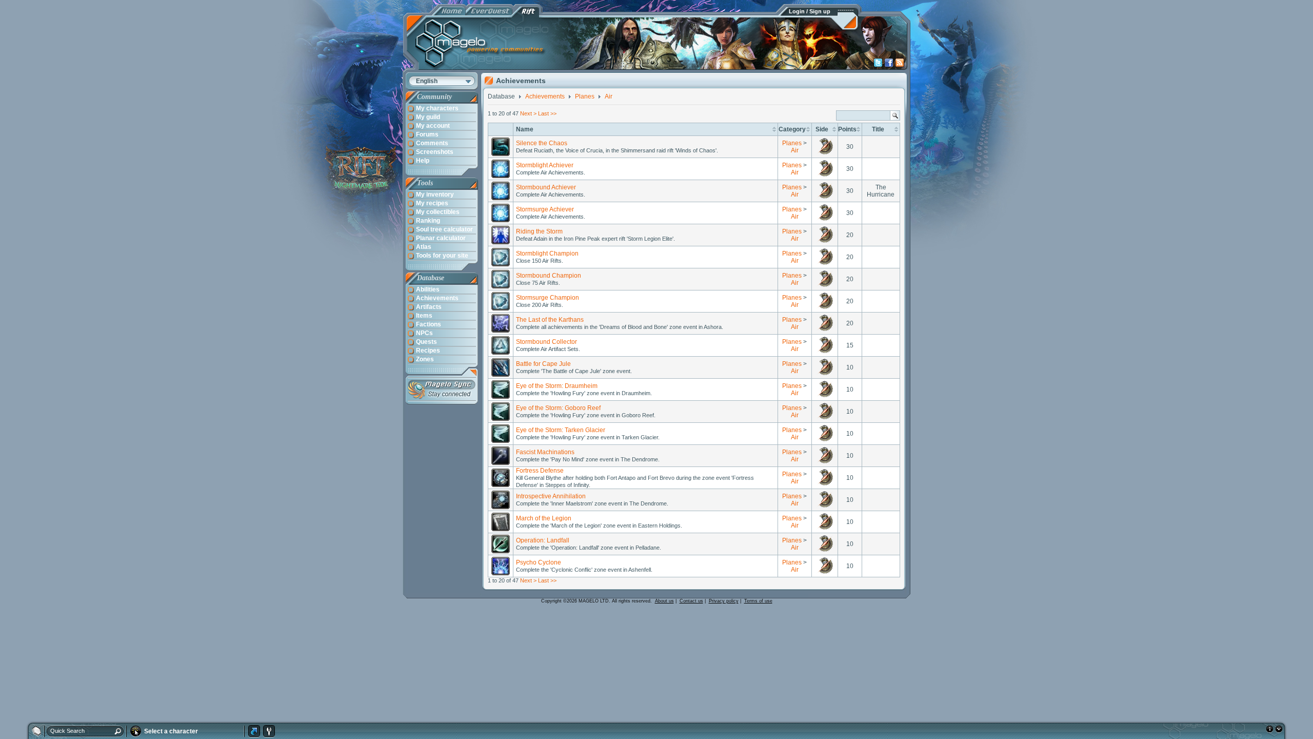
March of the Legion (543, 518)
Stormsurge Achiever (545, 209)
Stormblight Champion (547, 253)
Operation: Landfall (542, 540)
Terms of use (758, 601)
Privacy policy (724, 601)
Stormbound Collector (546, 341)
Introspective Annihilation (551, 496)
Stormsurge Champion (547, 297)
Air (795, 150)
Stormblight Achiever (544, 165)
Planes (792, 143)
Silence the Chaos (541, 143)
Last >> (547, 113)
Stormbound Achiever (546, 187)
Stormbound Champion (548, 275)
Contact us (691, 601)
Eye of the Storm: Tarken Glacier (560, 430)
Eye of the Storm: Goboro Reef (558, 408)
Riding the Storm (539, 231)
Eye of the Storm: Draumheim (557, 386)
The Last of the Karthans (550, 319)
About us (664, 601)
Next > (528, 113)
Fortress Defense (540, 470)
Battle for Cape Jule (543, 363)
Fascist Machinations (545, 452)
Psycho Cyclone (538, 562)
